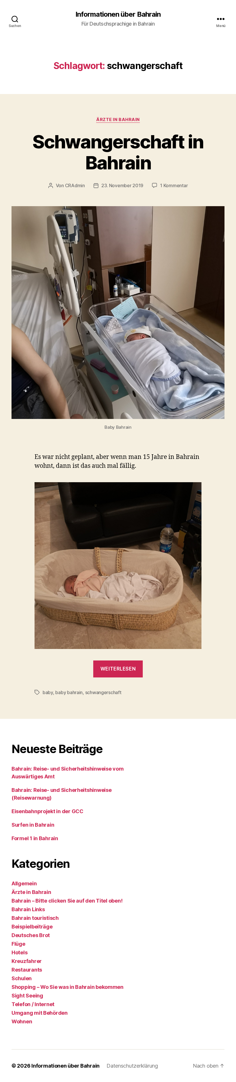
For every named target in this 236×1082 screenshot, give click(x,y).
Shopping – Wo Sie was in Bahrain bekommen (67, 987)
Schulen (22, 978)
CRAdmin (75, 185)
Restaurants (27, 970)
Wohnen (22, 1021)
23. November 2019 (122, 185)
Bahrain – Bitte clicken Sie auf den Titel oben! (67, 901)
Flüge (18, 944)
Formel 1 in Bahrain (35, 838)
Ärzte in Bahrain (118, 119)
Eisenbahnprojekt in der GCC (47, 811)
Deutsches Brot (31, 935)
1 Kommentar (174, 185)
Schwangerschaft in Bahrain (118, 152)
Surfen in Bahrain (33, 825)
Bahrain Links (28, 909)
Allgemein (24, 883)
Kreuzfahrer (27, 961)
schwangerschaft (103, 692)
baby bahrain (69, 692)
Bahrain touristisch (35, 918)
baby (48, 692)
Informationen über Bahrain (117, 14)
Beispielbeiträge (32, 927)
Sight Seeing (27, 996)
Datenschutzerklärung (132, 1066)
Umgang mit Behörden (40, 1013)
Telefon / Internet (33, 1004)
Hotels (19, 952)
